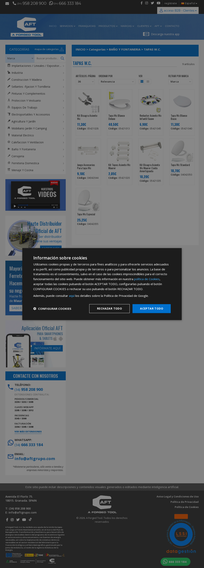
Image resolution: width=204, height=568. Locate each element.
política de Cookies (147, 279)
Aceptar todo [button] (151, 308)
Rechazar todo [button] (109, 308)
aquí (72, 296)
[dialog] (102, 284)
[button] (52, 308)
